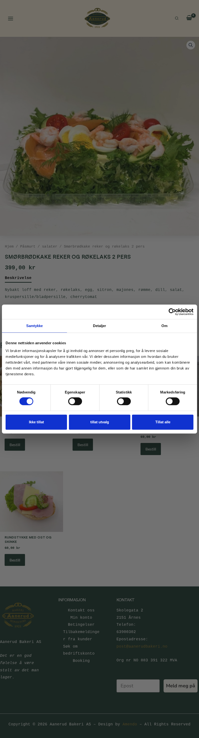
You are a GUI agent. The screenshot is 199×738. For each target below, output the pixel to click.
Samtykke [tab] (34, 326)
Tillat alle (162, 422)
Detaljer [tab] (99, 326)
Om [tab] (164, 326)
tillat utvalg (99, 422)
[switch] (75, 401)
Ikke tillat (36, 422)
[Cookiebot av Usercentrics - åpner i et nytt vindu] (172, 311)
